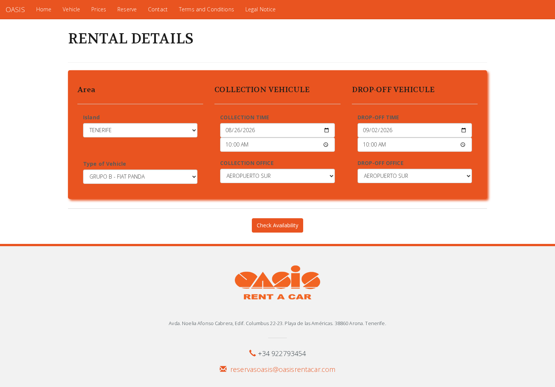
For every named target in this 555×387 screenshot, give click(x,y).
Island (91, 117)
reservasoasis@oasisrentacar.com (282, 369)
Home (44, 9)
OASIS (15, 9)
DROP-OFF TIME (378, 117)
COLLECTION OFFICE (246, 163)
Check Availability (277, 225)
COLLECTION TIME (244, 117)
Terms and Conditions (206, 9)
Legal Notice (260, 9)
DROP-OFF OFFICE (381, 163)
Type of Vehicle (104, 163)
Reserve (127, 9)
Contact (158, 9)
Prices (98, 9)
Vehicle (71, 9)
